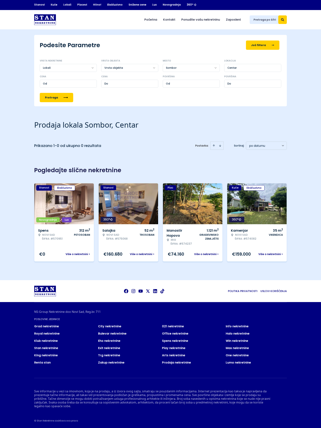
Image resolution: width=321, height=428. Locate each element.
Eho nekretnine (109, 341)
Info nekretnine (237, 326)
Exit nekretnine (109, 348)
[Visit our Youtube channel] (140, 291)
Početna (150, 19)
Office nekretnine (175, 333)
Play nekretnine (173, 348)
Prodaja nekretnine (176, 362)
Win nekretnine (237, 341)
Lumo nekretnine (238, 362)
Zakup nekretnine (111, 362)
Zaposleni (233, 19)
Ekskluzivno (115, 5)
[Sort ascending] (214, 145)
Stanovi (39, 5)
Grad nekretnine (46, 326)
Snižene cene (137, 5)
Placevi (82, 5)
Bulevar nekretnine (112, 333)
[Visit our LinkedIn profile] (155, 291)
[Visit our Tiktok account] (162, 291)
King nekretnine (46, 355)
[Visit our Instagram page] (133, 291)
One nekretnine (237, 355)
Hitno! (97, 5)
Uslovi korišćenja (273, 291)
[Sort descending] (220, 145)
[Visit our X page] (148, 291)
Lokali (67, 5)
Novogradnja (172, 5)
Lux (154, 5)
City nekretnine (109, 326)
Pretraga (51, 97)
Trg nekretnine (109, 355)
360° (190, 5)
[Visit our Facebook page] (126, 291)
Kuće (54, 5)
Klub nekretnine (46, 341)
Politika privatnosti (242, 291)
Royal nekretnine (47, 333)
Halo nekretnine (237, 333)
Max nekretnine (237, 348)
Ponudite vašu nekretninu (200, 19)
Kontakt (169, 19)
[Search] (282, 19)
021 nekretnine (173, 326)
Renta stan (42, 362)
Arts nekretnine (173, 355)
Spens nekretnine (175, 341)
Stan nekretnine (46, 348)
